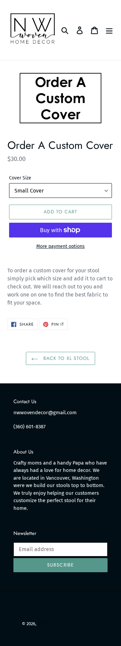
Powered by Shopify (79, 623)
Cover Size (20, 178)
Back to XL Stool (65, 358)
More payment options (60, 246)
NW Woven (47, 623)
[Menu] (109, 29)
